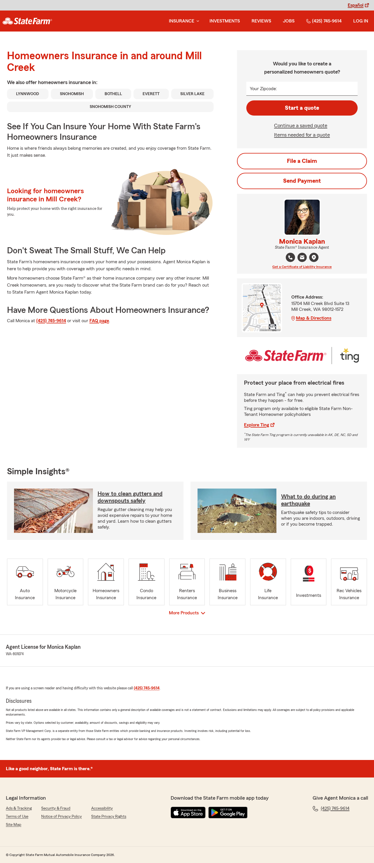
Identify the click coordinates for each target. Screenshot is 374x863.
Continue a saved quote (300, 125)
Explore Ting (256, 425)
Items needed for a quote (302, 134)
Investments (224, 21)
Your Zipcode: (263, 88)
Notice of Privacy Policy (61, 817)
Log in (360, 21)
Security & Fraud (55, 808)
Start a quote (302, 108)
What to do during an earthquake (308, 500)
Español (355, 5)
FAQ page (99, 320)
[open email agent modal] (302, 258)
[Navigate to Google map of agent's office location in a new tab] (313, 257)
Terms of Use (17, 817)
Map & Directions (313, 318)
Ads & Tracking (19, 808)
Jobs (289, 21)
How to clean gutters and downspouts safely (130, 497)
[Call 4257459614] (290, 257)
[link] (27, 21)
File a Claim (302, 161)
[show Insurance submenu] (196, 21)
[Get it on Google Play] (227, 812)
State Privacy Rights (108, 817)
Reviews (261, 21)
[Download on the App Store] (188, 812)
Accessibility (102, 808)
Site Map (13, 825)
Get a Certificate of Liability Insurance (302, 267)
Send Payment (302, 181)
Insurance (181, 21)
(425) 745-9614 (327, 21)
